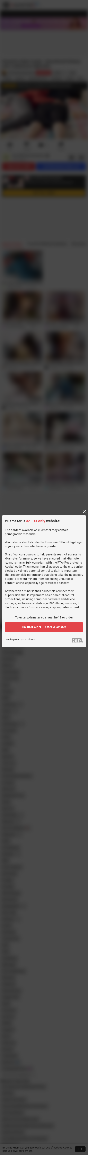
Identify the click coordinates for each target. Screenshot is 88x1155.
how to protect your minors (20, 639)
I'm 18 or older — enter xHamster (44, 627)
